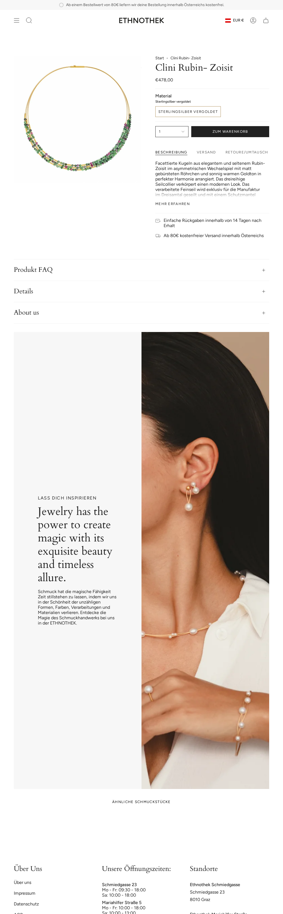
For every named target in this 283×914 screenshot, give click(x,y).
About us (26, 312)
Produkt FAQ (33, 269)
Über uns (22, 882)
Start (159, 58)
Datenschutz (26, 904)
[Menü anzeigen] (16, 20)
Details (23, 291)
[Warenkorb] (266, 20)
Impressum (24, 893)
